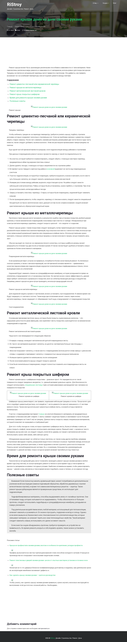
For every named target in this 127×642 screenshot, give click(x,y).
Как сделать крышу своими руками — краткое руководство (33, 575)
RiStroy (14, 4)
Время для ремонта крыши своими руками (28, 98)
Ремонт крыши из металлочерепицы (25, 87)
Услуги (105, 3)
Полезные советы (17, 101)
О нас (95, 3)
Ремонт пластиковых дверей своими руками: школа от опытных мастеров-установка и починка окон (49, 560)
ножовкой (51, 169)
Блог (114, 3)
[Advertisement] (49, 51)
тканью (42, 414)
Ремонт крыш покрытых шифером (24, 94)
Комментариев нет (30, 30)
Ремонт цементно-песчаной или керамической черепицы (34, 84)
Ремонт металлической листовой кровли (27, 91)
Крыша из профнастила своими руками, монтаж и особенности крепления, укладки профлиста (46, 545)
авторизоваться (43, 628)
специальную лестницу (34, 385)
